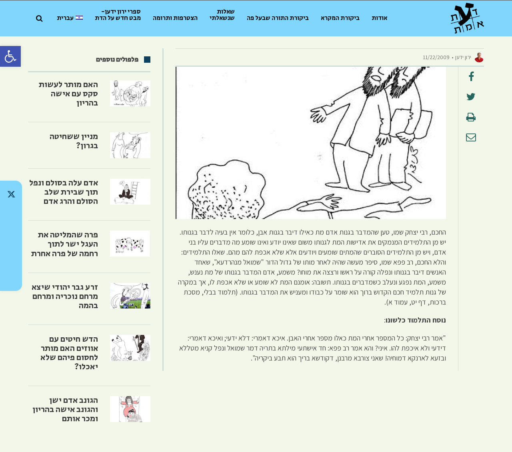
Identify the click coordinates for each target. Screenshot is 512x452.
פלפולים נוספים (117, 59)
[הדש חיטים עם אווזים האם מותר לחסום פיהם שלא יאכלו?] (130, 348)
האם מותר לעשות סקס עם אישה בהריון (68, 94)
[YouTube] (11, 277)
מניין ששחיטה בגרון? (74, 141)
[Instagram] (11, 235)
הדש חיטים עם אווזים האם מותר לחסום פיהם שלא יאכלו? (69, 353)
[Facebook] (11, 256)
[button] (10, 56)
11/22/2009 (436, 57)
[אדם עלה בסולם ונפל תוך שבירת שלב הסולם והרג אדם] (130, 192)
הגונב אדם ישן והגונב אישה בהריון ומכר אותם (65, 409)
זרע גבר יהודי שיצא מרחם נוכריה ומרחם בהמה (65, 296)
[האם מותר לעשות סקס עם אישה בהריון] (130, 93)
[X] (11, 194)
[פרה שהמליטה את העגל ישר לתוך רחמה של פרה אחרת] (130, 244)
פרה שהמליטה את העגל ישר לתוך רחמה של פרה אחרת (64, 244)
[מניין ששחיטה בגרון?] (130, 145)
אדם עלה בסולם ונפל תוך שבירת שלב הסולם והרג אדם (63, 192)
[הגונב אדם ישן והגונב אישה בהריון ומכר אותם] (130, 409)
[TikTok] (11, 215)
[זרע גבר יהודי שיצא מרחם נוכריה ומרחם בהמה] (130, 296)
